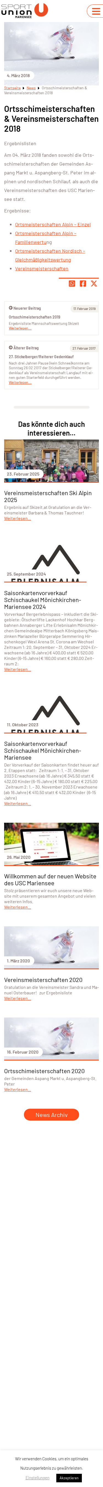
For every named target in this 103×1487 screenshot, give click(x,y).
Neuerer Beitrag (27, 308)
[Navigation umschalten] (96, 11)
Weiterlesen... (20, 382)
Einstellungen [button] (37, 1477)
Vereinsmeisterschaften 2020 (43, 979)
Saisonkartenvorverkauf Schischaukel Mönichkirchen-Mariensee (42, 750)
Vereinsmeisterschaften (41, 268)
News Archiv (51, 1114)
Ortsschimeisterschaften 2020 (44, 1070)
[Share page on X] (94, 283)
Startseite (12, 87)
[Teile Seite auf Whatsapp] (72, 283)
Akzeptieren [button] (69, 1478)
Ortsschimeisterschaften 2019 (34, 317)
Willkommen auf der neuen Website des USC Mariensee (50, 879)
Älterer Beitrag (26, 348)
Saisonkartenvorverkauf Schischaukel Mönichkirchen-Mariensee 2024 (42, 599)
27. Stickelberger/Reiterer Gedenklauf (41, 356)
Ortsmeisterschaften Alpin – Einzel (53, 224)
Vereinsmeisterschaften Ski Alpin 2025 (48, 496)
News (31, 87)
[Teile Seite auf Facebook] (83, 283)
